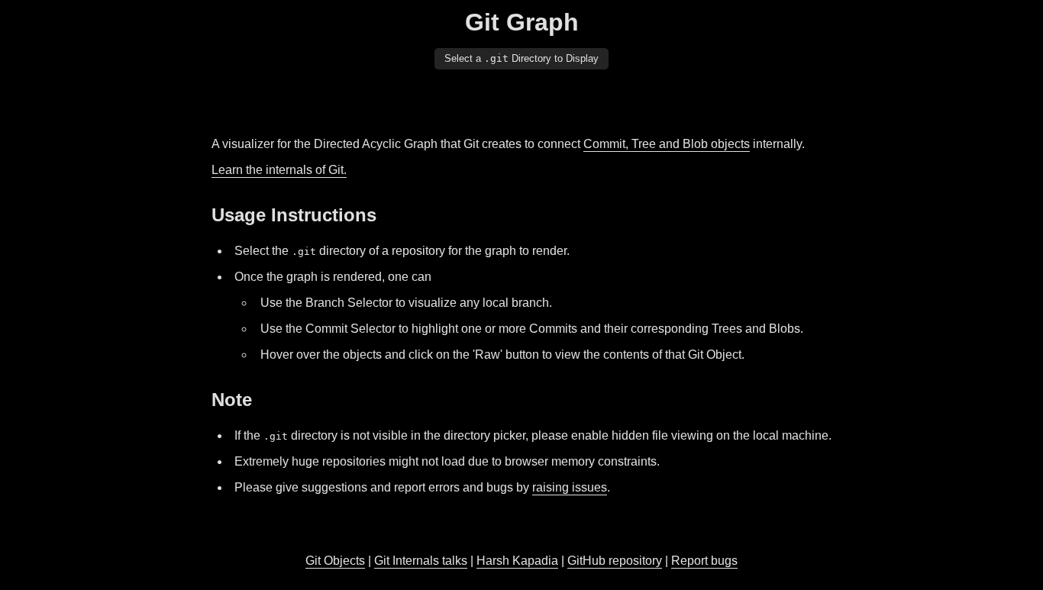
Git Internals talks (420, 560)
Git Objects (335, 560)
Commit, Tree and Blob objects (666, 143)
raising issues (569, 487)
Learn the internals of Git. (279, 169)
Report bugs (704, 560)
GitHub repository (614, 560)
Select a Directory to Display (521, 58)
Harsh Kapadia (517, 560)
